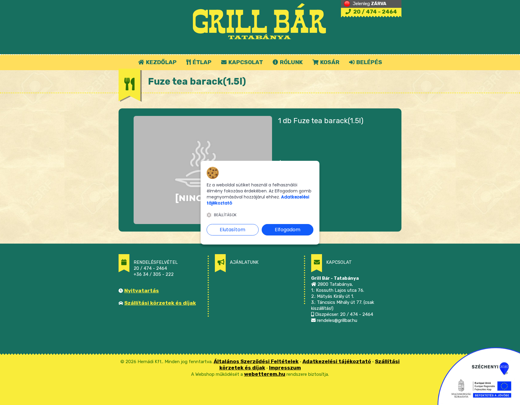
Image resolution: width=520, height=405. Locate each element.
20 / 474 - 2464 (374, 11)
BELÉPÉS (368, 62)
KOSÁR (329, 62)
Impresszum (285, 368)
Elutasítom (232, 229)
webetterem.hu (264, 374)
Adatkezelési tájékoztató (336, 361)
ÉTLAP (201, 62)
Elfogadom (287, 229)
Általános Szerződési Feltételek (256, 361)
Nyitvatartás (141, 291)
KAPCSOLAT (245, 62)
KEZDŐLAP (161, 62)
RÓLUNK (291, 62)
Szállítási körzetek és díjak (160, 303)
